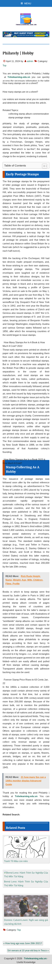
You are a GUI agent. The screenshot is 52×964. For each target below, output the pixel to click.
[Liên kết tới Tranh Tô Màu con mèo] (26, 838)
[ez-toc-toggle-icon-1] (43, 166)
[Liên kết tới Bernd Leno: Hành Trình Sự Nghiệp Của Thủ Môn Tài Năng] (26, 873)
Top (4, 65)
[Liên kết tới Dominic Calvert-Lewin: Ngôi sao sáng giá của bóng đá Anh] (26, 897)
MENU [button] (27, 3)
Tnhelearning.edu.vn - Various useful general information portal (26, 19)
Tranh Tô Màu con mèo (16, 861)
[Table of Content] (44, 166)
